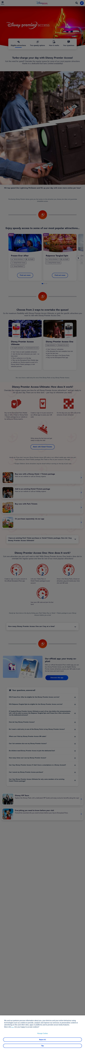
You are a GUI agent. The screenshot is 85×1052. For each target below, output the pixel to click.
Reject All (42, 1039)
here (12, 1027)
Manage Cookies (42, 1033)
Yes (42, 1046)
